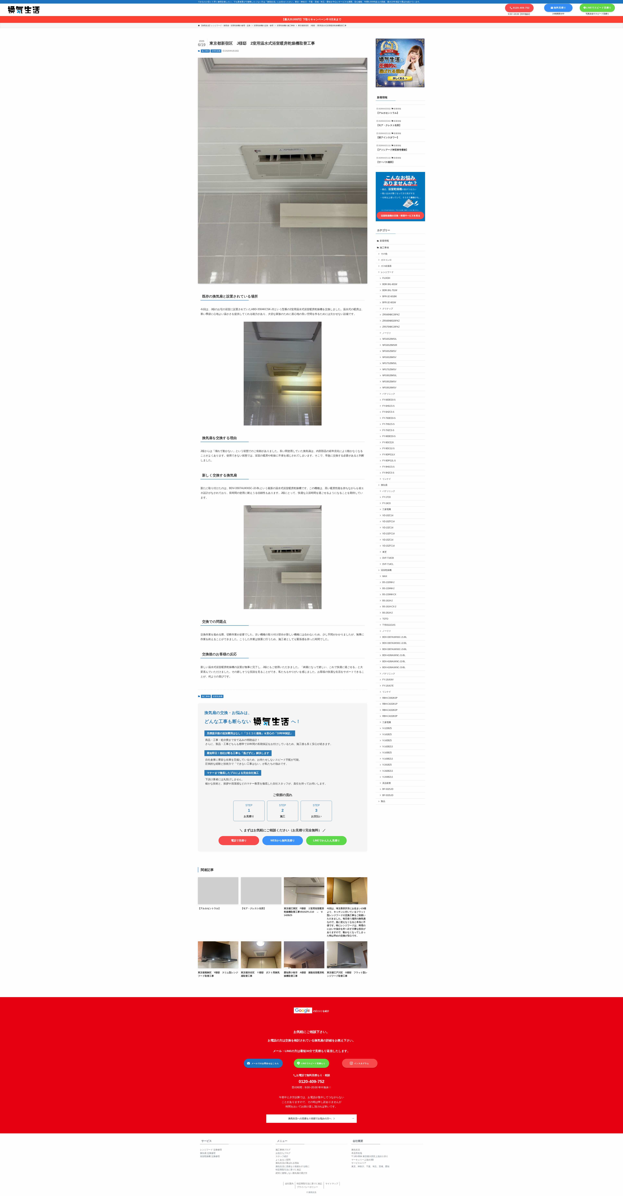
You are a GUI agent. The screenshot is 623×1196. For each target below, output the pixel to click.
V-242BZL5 (387, 771)
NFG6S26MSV (389, 357)
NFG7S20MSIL (389, 363)
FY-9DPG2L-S (389, 461)
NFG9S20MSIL (389, 375)
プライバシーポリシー (307, 1187)
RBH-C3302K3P (389, 698)
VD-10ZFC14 (388, 521)
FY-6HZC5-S (388, 412)
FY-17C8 (386, 497)
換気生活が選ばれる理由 (287, 1163)
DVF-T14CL (387, 564)
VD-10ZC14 (387, 515)
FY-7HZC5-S (388, 430)
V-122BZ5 (387, 728)
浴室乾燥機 (216, 51)
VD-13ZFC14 (388, 534)
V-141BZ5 (387, 734)
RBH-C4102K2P (389, 710)
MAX (384, 576)
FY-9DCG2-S (388, 448)
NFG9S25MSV (389, 382)
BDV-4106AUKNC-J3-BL (393, 667)
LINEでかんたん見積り (326, 840)
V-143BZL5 (387, 759)
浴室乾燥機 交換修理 (210, 1156)
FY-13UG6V (388, 680)
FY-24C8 (386, 503)
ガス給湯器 (386, 266)
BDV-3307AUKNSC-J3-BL (394, 649)
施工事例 (205, 51)
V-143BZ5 (387, 753)
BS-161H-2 (387, 601)
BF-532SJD (387, 789)
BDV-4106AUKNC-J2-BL (393, 661)
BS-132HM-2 (388, 582)
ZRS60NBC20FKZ (391, 315)
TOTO (385, 619)
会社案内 (289, 1183)
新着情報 (384, 240)
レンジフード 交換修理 (211, 1149)
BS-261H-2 (387, 613)
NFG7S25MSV (389, 369)
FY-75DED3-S (389, 418)
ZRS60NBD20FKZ (391, 321)
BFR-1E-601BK (389, 296)
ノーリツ (386, 333)
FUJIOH (386, 278)
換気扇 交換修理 (207, 1153)
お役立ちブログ (283, 1153)
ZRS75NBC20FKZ (391, 327)
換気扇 (384, 485)
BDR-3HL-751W (389, 290)
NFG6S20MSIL (389, 339)
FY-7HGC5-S (388, 424)
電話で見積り (239, 840)
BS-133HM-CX (389, 594)
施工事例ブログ (283, 1149)
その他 (384, 254)
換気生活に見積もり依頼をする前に (292, 1166)
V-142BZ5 (387, 740)
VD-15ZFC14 (388, 546)
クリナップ (387, 309)
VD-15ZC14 (387, 540)
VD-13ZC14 (387, 528)
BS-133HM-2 (388, 588)
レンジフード (387, 272)
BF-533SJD (387, 795)
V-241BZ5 (387, 765)
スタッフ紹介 (282, 1156)
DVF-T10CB (388, 558)
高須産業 (386, 783)
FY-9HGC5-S (388, 467)
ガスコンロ (386, 260)
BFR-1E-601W (389, 302)
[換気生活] (24, 9)
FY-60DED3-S (389, 400)
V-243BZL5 (387, 777)
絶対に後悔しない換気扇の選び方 (291, 1173)
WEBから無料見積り (282, 840)
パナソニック (388, 394)
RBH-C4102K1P (389, 704)
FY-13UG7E (388, 686)
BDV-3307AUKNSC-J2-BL (394, 643)
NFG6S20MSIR (389, 345)
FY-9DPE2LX (388, 455)
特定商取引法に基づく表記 (288, 1169)
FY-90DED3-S (389, 436)
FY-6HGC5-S (388, 406)
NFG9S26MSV (389, 388)
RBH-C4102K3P (389, 716)
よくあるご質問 (283, 1160)
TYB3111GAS (388, 625)
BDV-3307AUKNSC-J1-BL (394, 637)
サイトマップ (331, 1183)
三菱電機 (386, 509)
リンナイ (386, 479)
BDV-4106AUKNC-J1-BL (393, 655)
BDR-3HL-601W (389, 284)
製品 (383, 801)
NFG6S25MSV (389, 351)
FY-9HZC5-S (388, 473)
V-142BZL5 (387, 747)
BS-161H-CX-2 (389, 607)
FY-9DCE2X (388, 442)
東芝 (384, 552)
